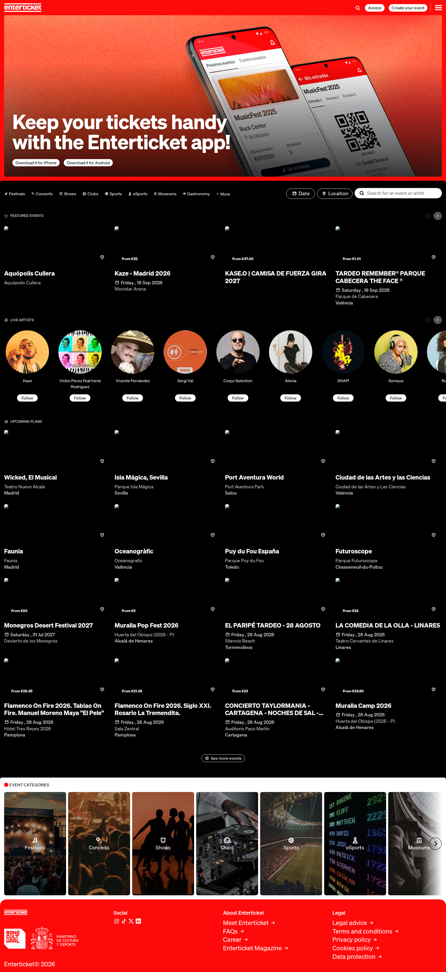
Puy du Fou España (252, 551)
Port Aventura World (254, 477)
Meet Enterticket (246, 923)
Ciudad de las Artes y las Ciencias (383, 477)
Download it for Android (88, 163)
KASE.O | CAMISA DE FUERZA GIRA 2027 (275, 277)
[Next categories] (438, 216)
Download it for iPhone (36, 163)
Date (304, 193)
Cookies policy (352, 948)
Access (374, 8)
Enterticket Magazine (252, 948)
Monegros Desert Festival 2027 (48, 625)
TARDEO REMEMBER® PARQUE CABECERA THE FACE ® (380, 277)
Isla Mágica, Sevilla (141, 477)
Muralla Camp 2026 (363, 705)
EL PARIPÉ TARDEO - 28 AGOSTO (273, 625)
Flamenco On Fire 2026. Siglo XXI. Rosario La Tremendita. (163, 709)
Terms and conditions (362, 931)
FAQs (230, 931)
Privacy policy (351, 939)
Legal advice (349, 923)
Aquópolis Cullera (29, 273)
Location (338, 193)
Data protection (354, 956)
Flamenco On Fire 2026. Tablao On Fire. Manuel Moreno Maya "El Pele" (54, 709)
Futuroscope (354, 551)
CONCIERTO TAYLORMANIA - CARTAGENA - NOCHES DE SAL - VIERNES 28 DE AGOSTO (272, 709)
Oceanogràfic (134, 551)
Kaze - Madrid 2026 (142, 273)
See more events (226, 758)
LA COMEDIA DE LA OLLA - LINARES (388, 625)
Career (232, 939)
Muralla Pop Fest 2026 (146, 625)
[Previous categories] (427, 216)
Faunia (13, 551)
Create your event (408, 8)
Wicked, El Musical (30, 477)
